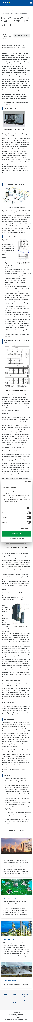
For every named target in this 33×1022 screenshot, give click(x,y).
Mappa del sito (16, 1017)
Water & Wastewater (10, 898)
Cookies (16, 1015)
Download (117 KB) (22, 35)
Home (2, 8)
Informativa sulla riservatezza (16, 1014)
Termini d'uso (16, 1012)
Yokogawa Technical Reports (9, 10)
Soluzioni (15, 994)
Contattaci (25, 1004)
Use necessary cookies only (16, 538)
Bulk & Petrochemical (10, 939)
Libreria (8, 8)
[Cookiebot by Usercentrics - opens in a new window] (24, 482)
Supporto (24, 1000)
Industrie (5, 994)
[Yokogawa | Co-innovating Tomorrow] (6, 3)
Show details (24, 528)
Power (5, 857)
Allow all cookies (16, 533)
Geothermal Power (9, 981)
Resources (13, 8)
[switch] (29, 513)
